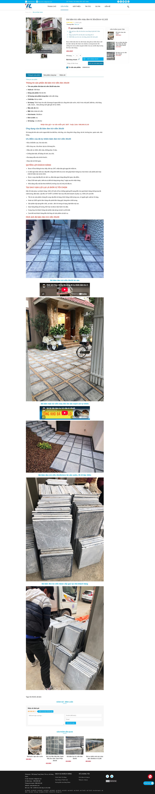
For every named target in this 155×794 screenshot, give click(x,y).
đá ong (36, 792)
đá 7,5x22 (89, 790)
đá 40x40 (39, 790)
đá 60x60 (52, 790)
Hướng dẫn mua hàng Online (62, 782)
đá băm (39, 697)
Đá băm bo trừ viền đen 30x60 (121, 53)
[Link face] (107, 777)
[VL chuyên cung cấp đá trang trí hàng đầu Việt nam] (36, 6)
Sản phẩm (64, 6)
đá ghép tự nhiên (43, 792)
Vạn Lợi (77, 24)
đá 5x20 (64, 790)
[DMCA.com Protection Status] (118, 781)
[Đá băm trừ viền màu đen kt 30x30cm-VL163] (44, 58)
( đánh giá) (78, 22)
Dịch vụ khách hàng (63, 774)
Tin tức (88, 6)
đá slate (31, 792)
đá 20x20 (58, 790)
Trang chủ (51, 6)
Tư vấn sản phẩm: (75, 67)
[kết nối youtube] (125, 1)
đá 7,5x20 (82, 790)
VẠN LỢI (50, 191)
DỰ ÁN (97, 6)
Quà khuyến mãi (77, 28)
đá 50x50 (46, 790)
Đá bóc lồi (52, 792)
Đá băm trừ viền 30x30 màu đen (49, 86)
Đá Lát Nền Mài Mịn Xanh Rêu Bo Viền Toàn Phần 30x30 (121, 44)
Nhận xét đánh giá (33, 708)
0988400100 (86, 67)
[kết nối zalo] (128, 1)
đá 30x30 (33, 790)
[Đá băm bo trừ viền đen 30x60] (111, 59)
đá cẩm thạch (96, 790)
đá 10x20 (70, 790)
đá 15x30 (76, 790)
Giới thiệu (77, 6)
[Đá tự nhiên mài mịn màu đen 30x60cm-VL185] (95, 754)
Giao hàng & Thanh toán (61, 780)
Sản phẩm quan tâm (117, 29)
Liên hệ (107, 6)
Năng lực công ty (83, 780)
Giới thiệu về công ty (84, 777)
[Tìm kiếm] (128, 6)
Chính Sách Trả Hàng (60, 777)
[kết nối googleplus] (120, 1)
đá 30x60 (27, 790)
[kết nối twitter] (123, 1)
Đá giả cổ (58, 792)
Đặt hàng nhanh (71, 59)
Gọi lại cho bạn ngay (96, 63)
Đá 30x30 (33, 697)
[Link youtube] (111, 777)
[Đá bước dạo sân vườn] (111, 39)
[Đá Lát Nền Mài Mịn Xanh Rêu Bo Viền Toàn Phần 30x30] (111, 49)
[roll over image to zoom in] (44, 35)
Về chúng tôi (84, 774)
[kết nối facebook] (118, 1)
